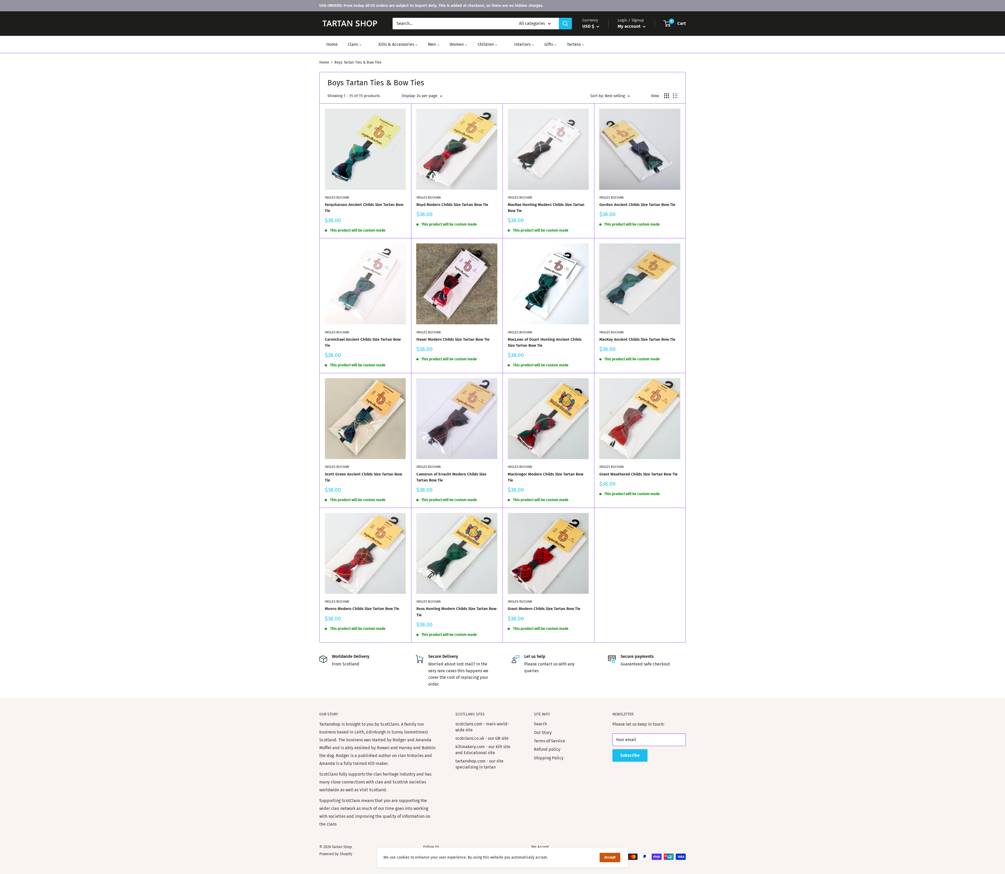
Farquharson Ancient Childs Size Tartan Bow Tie (364, 207)
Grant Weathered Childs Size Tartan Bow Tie (638, 474)
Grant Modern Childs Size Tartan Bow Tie (544, 608)
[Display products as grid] (666, 95)
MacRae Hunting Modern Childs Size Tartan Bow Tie (546, 207)
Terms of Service (549, 740)
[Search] (565, 23)
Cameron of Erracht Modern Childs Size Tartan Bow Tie (451, 477)
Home (324, 62)
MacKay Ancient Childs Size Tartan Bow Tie (637, 339)
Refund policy (547, 749)
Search (540, 723)
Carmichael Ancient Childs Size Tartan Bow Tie (363, 342)
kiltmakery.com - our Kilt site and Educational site (482, 749)
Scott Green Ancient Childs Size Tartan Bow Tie (363, 477)
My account (629, 26)
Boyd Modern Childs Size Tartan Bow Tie (452, 204)
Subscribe (630, 755)
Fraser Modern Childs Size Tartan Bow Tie (452, 339)
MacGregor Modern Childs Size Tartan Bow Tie (545, 477)
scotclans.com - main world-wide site (482, 726)
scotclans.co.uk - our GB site (482, 738)
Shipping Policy (548, 757)
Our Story (543, 732)
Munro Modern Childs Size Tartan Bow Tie (362, 608)
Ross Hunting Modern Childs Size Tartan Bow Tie (456, 611)
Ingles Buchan (337, 197)
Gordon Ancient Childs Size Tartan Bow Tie (637, 204)
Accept (610, 857)
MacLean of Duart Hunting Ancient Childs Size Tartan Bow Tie (545, 342)
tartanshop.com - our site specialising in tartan (479, 764)
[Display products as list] (675, 95)
